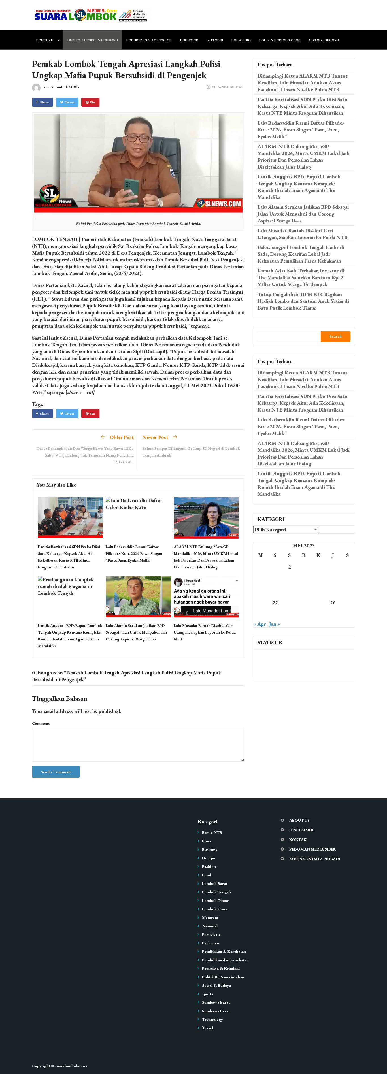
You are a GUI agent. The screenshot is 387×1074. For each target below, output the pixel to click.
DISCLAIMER (301, 829)
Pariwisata (241, 39)
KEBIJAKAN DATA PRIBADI (314, 858)
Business (209, 849)
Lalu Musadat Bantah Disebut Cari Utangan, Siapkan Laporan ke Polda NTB (205, 632)
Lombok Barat (214, 883)
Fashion (209, 866)
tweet (69, 102)
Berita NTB (45, 39)
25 (318, 602)
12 (333, 579)
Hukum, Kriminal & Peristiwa (92, 39)
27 (347, 602)
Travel (207, 1027)
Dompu (208, 857)
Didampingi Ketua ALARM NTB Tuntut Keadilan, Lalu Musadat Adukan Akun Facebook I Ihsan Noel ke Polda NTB (303, 83)
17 (304, 590)
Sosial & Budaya (324, 39)
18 (318, 590)
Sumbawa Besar (216, 1010)
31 (304, 614)
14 (260, 590)
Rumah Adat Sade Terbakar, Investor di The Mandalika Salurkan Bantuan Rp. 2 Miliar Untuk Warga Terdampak (301, 277)
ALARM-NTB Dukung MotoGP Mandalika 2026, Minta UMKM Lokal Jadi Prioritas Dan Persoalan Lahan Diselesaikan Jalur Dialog (304, 156)
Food (206, 874)
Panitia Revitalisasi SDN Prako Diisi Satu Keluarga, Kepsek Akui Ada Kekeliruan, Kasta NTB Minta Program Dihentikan (302, 106)
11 (318, 579)
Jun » (274, 624)
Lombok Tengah (216, 891)
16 (289, 590)
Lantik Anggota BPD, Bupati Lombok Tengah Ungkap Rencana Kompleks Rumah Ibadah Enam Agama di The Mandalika (299, 186)
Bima (206, 840)
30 (289, 614)
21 (260, 602)
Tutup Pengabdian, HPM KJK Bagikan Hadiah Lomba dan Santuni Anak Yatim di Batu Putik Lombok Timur (303, 301)
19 (333, 590)
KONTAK (298, 839)
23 (289, 602)
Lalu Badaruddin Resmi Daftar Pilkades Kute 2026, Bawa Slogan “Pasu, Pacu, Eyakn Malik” (134, 553)
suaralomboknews (71, 1065)
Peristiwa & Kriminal (221, 968)
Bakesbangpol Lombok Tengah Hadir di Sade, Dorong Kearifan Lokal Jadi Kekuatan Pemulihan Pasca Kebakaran (301, 254)
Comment (41, 723)
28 (260, 614)
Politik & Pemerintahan (280, 39)
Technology (212, 1019)
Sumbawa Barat (216, 1002)
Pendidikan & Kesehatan (149, 39)
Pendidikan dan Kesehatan (225, 959)
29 (275, 614)
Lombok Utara (214, 908)
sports (207, 993)
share (44, 102)
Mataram (210, 917)
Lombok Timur (215, 900)
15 (275, 590)
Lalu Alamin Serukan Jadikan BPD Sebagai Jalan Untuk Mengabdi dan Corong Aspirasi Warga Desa (136, 632)
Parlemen (189, 39)
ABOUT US (299, 820)
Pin (92, 102)
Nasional (215, 39)
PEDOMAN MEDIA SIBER (312, 849)
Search (335, 336)
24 (304, 602)
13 (347, 579)
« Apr (259, 624)
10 (304, 579)
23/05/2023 (220, 87)
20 (347, 590)
